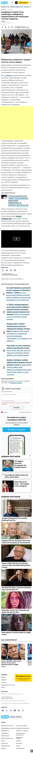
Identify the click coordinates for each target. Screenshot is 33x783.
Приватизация (5, 735)
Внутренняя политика (7, 725)
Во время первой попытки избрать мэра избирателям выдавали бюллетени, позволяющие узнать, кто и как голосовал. (19, 367)
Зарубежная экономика (22, 728)
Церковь (3, 748)
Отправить (16, 407)
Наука (3, 740)
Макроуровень (5, 730)
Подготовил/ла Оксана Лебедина (11, 279)
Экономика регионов (7, 738)
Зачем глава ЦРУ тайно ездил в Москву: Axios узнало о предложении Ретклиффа (11, 662)
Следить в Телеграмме (17, 429)
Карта (2, 687)
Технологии (4, 743)
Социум (18, 738)
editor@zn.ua (25, 703)
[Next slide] (30, 7)
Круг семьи (19, 743)
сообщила (8, 75)
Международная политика (8, 728)
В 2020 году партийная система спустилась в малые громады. (18, 312)
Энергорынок (4, 733)
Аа (16, 2)
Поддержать (24, 2)
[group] (16, 43)
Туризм (18, 746)
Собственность (20, 748)
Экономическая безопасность (20, 734)
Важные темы (5, 6)
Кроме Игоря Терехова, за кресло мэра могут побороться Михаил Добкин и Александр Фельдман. (19, 350)
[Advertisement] (16, 123)
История (18, 741)
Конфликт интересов (22, 730)
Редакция (4, 679)
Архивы (3, 677)
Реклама (3, 682)
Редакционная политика (8, 685)
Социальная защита (21, 725)
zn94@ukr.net (21, 700)
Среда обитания (5, 746)
